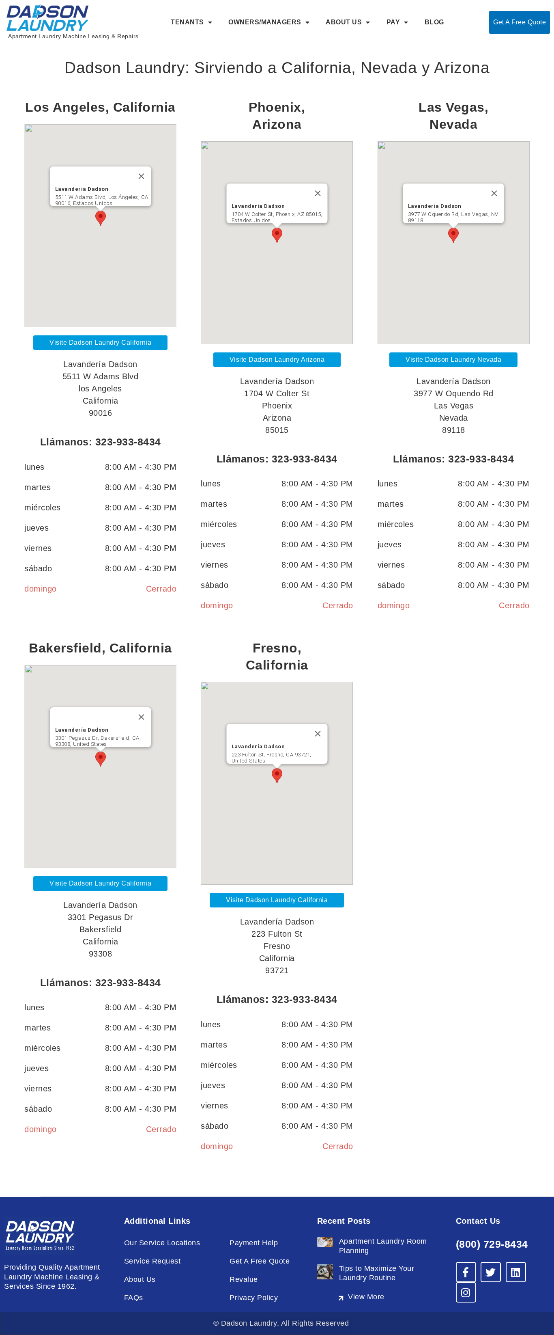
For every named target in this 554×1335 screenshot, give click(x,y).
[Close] (141, 176)
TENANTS (187, 22)
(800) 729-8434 (492, 1244)
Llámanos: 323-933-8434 (100, 441)
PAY (393, 22)
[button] (100, 218)
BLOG (434, 22)
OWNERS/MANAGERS (264, 22)
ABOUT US (344, 22)
